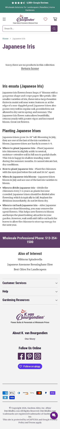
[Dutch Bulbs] (25, 19)
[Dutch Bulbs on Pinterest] (29, 356)
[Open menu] (4, 19)
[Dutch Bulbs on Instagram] (37, 356)
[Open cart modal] (55, 19)
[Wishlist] (45, 19)
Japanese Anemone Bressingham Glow (30, 264)
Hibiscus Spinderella (30, 259)
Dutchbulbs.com (12, 411)
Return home (30, 68)
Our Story (30, 338)
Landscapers (32, 7)
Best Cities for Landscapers (30, 269)
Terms (32, 422)
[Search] (54, 28)
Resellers (44, 7)
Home (5, 38)
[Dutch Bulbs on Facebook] (21, 356)
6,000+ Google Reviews (37, 3)
